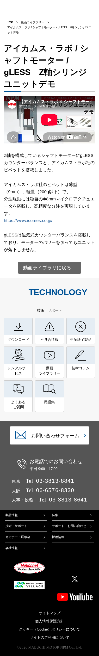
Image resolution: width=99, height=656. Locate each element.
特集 (55, 515)
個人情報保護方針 (49, 621)
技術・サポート (16, 526)
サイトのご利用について (49, 637)
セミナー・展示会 (17, 537)
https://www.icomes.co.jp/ (28, 220)
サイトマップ (49, 613)
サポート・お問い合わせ (69, 526)
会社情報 (11, 548)
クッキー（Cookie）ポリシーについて (49, 629)
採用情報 (58, 537)
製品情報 (11, 515)
